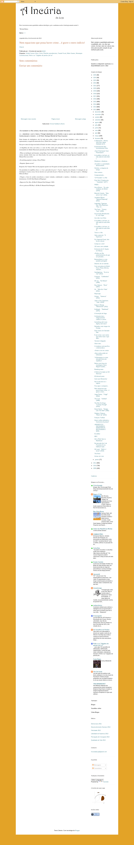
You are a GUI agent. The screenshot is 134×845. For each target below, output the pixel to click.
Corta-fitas (96, 548)
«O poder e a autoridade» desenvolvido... (102, 164)
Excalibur (97, 434)
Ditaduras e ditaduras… (101, 161)
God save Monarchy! (100, 379)
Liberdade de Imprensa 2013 (99, 733)
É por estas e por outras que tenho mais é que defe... (101, 336)
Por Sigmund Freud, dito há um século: (101, 240)
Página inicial (56, 119)
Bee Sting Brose (98, 511)
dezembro (98, 112)
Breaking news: (99, 369)
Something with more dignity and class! (100, 323)
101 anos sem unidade (101, 246)
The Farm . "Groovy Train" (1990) (100, 210)
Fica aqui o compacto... (101, 386)
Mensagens (97, 765)
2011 (95, 463)
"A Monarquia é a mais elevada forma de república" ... (101, 359)
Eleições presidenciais (50, 53)
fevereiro (98, 138)
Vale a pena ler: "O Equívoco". (100, 236)
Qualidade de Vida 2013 (98, 740)
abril (96, 133)
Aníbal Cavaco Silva (32, 53)
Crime (41, 53)
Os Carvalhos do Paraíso (101, 629)
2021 (95, 85)
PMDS (96, 184)
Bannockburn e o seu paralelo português (100, 260)
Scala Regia (97, 659)
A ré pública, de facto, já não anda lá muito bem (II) (102, 222)
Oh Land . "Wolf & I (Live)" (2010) (100, 450)
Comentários (98, 768)
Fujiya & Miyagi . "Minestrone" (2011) (101, 305)
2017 (95, 96)
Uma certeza (98, 172)
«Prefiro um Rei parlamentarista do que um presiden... (102, 255)
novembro (98, 114)
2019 (95, 91)
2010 (95, 465)
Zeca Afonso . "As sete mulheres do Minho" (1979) (101, 189)
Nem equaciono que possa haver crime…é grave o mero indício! (52, 42)
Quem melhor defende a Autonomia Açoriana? (101, 421)
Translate (105, 782)
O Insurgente (97, 616)
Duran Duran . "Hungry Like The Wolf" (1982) (101, 409)
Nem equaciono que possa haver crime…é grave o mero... (101, 390)
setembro (98, 120)
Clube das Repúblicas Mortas (102, 529)
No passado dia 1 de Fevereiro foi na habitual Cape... (100, 445)
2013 (95, 107)
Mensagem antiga (80, 119)
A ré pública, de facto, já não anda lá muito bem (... (102, 157)
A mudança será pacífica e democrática (102, 347)
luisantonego (97, 588)
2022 (95, 83)
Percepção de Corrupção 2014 (100, 737)
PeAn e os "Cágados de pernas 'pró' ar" (41, 55)
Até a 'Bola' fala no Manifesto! (100, 439)
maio (96, 130)
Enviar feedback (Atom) (57, 124)
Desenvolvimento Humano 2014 (100, 727)
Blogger (77, 830)
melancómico (97, 605)
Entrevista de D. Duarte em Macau (101, 250)
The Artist (97, 453)
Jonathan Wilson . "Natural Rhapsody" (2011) (101, 199)
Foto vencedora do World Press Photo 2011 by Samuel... (102, 267)
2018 (95, 93)
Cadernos (94, 476)
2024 (95, 77)
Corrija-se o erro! (99, 244)
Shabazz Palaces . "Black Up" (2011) (100, 414)
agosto (97, 122)
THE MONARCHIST (99, 684)
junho (97, 128)
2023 (95, 80)
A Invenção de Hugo (100, 313)
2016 (95, 99)
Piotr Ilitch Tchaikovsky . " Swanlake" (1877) (102, 181)
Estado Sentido (98, 562)
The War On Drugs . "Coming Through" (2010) (100, 404)
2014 (95, 104)
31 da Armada (97, 485)
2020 (95, 88)
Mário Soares (71, 53)
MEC (95, 436)
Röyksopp (97, 293)
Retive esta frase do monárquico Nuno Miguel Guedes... (100, 365)
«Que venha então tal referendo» (100, 354)
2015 (95, 101)
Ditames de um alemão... (102, 263)
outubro (97, 117)
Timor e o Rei (98, 232)
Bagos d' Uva (97, 494)
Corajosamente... (99, 175)
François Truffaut (99, 417)
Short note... (98, 343)
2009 (95, 468)
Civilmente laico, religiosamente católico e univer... (100, 317)
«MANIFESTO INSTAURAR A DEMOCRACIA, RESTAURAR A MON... (100, 428)
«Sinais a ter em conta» (101, 350)
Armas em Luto (99, 456)
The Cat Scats (97, 671)
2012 (95, 109)
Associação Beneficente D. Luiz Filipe (101, 214)
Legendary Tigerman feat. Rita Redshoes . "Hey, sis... (101, 205)
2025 (95, 75)
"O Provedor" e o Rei (100, 178)
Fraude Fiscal (62, 53)
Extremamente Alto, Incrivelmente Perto (101, 147)
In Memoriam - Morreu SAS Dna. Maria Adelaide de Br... (101, 142)
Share (21, 47)
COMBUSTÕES (98, 534)
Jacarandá (96, 574)
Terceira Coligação (100, 341)
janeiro (97, 459)
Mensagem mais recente (28, 119)
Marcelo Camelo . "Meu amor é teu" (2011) (101, 194)
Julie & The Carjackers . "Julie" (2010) (101, 301)
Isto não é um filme (100, 218)
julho (96, 125)
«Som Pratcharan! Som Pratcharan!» (101, 151)
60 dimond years (99, 376)
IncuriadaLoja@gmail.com (99, 751)
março (97, 136)
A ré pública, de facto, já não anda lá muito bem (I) (102, 228)
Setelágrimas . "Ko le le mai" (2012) (101, 273)
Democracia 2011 (96, 724)
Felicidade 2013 (96, 730)
